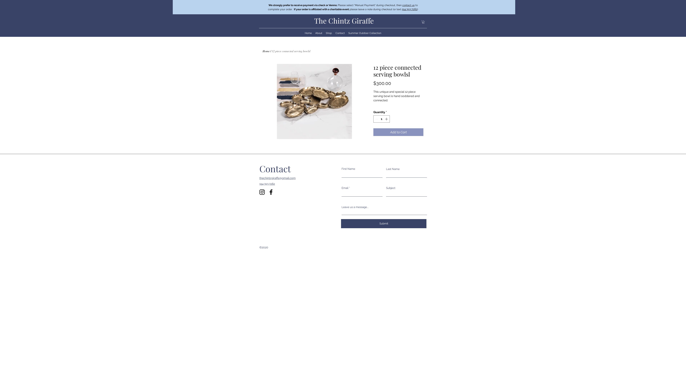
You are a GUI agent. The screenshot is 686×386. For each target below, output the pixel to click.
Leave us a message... (355, 207)
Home (266, 51)
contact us (408, 5)
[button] (423, 22)
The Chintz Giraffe (344, 20)
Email (345, 188)
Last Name (393, 169)
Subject (390, 188)
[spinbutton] (381, 119)
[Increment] (386, 119)
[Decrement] (376, 119)
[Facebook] (271, 192)
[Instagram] (262, 192)
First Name (348, 169)
